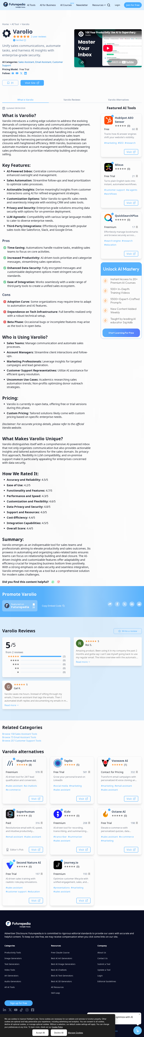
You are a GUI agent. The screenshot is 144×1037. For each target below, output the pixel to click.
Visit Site (30, 83)
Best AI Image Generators (63, 964)
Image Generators (13, 958)
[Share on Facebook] (117, 604)
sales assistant (26, 62)
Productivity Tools (12, 952)
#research (130, 142)
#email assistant (123, 785)
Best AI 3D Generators (61, 981)
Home (5, 24)
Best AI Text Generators (62, 975)
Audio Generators (12, 981)
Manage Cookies (75, 1032)
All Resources (57, 987)
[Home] (14, 5)
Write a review (129, 631)
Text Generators (11, 964)
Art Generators (11, 975)
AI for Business (48, 5)
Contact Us (102, 958)
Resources (98, 5)
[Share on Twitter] (124, 604)
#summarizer (75, 836)
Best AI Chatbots (59, 970)
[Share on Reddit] (139, 604)
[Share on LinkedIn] (131, 604)
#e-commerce (13, 789)
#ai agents (131, 189)
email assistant (43, 62)
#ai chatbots (30, 785)
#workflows (110, 193)
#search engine (112, 240)
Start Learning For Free (121, 332)
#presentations (61, 887)
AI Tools (31, 5)
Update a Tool (103, 970)
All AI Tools (9, 987)
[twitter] (21, 73)
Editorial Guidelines (106, 981)
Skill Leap (55, 993)
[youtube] (17, 73)
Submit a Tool (103, 964)
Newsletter (82, 5)
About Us (101, 952)
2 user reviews (38, 36)
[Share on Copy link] (109, 604)
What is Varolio (25, 99)
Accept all (40, 1032)
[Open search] (108, 5)
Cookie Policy (57, 1027)
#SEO (121, 142)
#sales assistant (14, 785)
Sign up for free (18, 1003)
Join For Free (133, 5)
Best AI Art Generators (61, 958)
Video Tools (9, 970)
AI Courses (66, 4)
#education (110, 244)
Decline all (58, 1032)
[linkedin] (25, 73)
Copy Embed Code (51, 605)
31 (12, 83)
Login (117, 5)
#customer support (114, 189)
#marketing (110, 142)
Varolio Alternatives (118, 99)
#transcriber (60, 836)
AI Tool (15, 24)
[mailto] (13, 73)
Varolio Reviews (72, 99)
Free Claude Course (60, 952)
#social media (60, 785)
